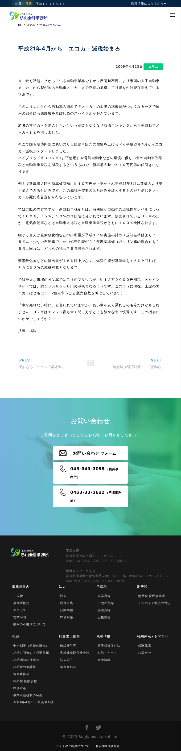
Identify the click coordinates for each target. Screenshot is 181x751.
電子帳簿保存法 (109, 645)
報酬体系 (144, 645)
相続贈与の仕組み (26, 660)
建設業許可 (68, 645)
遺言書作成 (21, 674)
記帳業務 (66, 610)
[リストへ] (90, 363)
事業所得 (104, 596)
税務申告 (66, 603)
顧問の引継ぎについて (29, 624)
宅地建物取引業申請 (74, 653)
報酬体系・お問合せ (152, 636)
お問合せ (144, 653)
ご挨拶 (18, 596)
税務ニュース (107, 653)
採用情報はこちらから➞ (149, 3)
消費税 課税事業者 (151, 596)
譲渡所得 (104, 610)
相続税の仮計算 (24, 667)
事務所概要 (21, 603)
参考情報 (104, 660)
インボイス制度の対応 (154, 603)
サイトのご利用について (72, 746)
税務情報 (103, 636)
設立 (63, 596)
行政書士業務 (69, 636)
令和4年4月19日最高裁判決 (33, 702)
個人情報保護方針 (107, 746)
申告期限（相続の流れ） (31, 645)
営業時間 (19, 617)
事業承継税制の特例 (27, 695)
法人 (62, 587)
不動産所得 (106, 603)
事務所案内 (20, 587)
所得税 (101, 587)
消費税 (142, 587)
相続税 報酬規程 (25, 681)
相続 (15, 636)
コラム (30, 24)
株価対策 (66, 617)
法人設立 (66, 660)
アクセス (19, 610)
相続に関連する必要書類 (31, 653)
